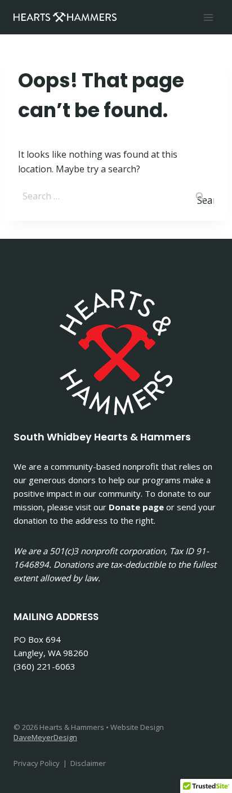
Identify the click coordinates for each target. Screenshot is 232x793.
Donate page (136, 507)
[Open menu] (208, 17)
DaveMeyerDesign (45, 737)
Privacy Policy (37, 763)
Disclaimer (88, 763)
